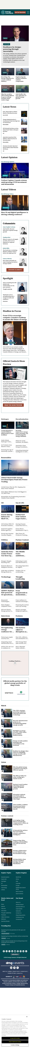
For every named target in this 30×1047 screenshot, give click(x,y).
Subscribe (18, 911)
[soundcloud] (23, 951)
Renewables (4, 885)
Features (3, 908)
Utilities (3, 889)
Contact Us (18, 913)
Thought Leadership (6, 913)
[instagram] (7, 951)
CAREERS (10, 971)
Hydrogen (3, 881)
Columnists (9, 223)
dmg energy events (20, 915)
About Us (18, 902)
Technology (4, 887)
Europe (17, 885)
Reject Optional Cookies (15, 1041)
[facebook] (4, 951)
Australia (18, 883)
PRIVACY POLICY (16, 971)
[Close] (26, 1016)
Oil (1, 883)
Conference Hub (20, 917)
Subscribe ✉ (15, 954)
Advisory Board (19, 904)
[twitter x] (9, 951)
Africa (17, 879)
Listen (3, 762)
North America (19, 891)
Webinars (3, 919)
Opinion (3, 906)
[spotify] (21, 951)
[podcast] (18, 951)
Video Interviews (5, 917)
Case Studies (19, 908)
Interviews (3, 910)
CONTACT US (19, 973)
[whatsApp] (26, 951)
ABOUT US (5, 971)
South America (19, 893)
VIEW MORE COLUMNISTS (15, 269)
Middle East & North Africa (21, 888)
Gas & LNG (4, 879)
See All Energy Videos (7, 194)
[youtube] (15, 951)
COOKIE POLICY (24, 971)
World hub (18, 877)
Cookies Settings (12, 973)
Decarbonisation (5, 877)
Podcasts (3, 915)
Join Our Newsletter (20, 12)
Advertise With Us (20, 906)
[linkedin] (12, 951)
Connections (19, 919)
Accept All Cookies (15, 1038)
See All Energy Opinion (7, 161)
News (2, 904)
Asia (17, 881)
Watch (3, 705)
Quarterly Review (5, 921)
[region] (15, 1031)
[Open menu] (28, 12)
